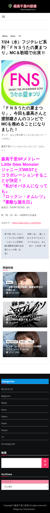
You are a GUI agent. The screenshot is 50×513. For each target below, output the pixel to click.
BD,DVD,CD (12, 342)
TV (19, 36)
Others (4, 417)
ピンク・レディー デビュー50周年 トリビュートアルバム (24, 348)
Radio (4, 423)
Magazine (6, 396)
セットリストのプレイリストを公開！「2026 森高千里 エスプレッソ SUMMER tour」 (24, 319)
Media (5, 36)
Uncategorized (8, 444)
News (13, 36)
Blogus (16, 509)
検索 (4, 453)
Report (4, 430)
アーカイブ (6, 482)
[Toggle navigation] (3, 16)
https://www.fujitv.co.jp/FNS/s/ (26, 223)
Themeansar (29, 509)
